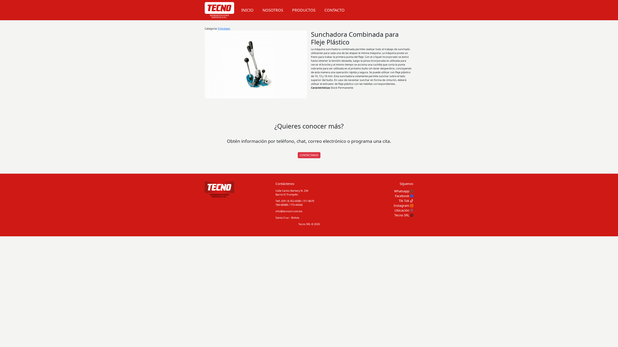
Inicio (247, 10)
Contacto (334, 10)
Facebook (402, 196)
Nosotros (272, 10)
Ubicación (402, 210)
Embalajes (224, 28)
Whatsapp (402, 191)
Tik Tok (404, 201)
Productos (303, 10)
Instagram (402, 205)
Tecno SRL (402, 215)
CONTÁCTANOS (309, 155)
